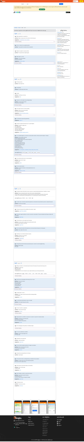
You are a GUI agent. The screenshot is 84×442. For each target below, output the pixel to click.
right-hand (21, 342)
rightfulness (22, 238)
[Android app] (17, 427)
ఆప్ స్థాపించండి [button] (35, 410)
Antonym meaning (18, 41)
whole (35, 149)
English (19, 27)
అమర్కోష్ (15, 27)
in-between (59, 44)
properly (26, 113)
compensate (22, 39)
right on (21, 120)
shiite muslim (59, 32)
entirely (29, 149)
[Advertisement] (42, 20)
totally (32, 149)
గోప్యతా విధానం (30, 421)
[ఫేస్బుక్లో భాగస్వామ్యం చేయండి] (19, 12)
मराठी (29, 152)
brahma (58, 48)
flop (20, 96)
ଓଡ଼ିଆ (27, 198)
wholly (37, 149)
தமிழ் (35, 152)
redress (28, 39)
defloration (59, 75)
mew (58, 68)
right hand (21, 224)
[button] (17, 407)
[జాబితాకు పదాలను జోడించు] (20, 79)
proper (21, 322)
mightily (21, 132)
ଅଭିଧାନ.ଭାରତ (45, 428)
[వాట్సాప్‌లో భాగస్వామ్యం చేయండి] (18, 12)
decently (23, 113)
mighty (24, 132)
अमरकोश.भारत (45, 419)
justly (20, 162)
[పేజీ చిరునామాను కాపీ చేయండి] (14, 12)
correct (25, 39)
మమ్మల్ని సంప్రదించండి (31, 425)
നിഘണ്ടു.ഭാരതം (45, 425)
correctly (23, 170)
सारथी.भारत (45, 435)
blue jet (58, 38)
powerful (26, 132)
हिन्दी (23, 152)
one (20, 370)
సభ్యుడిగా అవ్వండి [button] (42, 9)
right (15, 33)
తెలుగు (26, 152)
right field (21, 211)
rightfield (24, 211)
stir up (58, 52)
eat (57, 65)
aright (21, 170)
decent (21, 113)
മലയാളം (38, 152)
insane (58, 61)
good (20, 378)
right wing (21, 217)
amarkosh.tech (45, 432)
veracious (21, 385)
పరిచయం (29, 419)
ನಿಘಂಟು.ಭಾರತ (45, 426)
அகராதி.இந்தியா (45, 423)
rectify (23, 61)
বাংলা (32, 152)
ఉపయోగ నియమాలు (31, 423)
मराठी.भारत (45, 421)
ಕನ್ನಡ (29, 273)
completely (26, 149)
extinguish (59, 72)
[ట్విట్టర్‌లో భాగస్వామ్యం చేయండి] (16, 12)
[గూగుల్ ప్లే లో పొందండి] (68, 12)
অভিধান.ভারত (45, 430)
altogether (22, 149)
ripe (22, 378)
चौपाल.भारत (45, 433)
